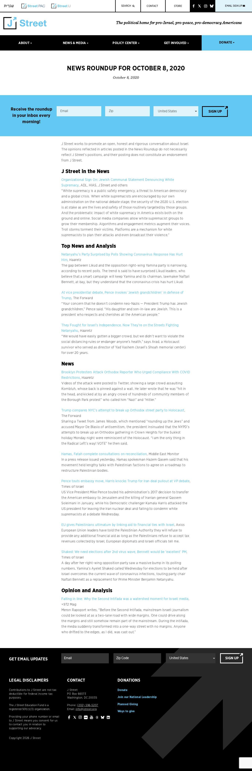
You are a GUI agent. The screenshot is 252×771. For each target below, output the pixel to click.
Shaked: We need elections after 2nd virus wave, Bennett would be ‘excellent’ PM (124, 552)
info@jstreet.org (86, 709)
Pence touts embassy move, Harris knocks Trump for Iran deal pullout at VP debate (125, 481)
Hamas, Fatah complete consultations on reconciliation (104, 454)
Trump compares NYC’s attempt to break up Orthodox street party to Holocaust (122, 410)
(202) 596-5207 (87, 705)
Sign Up (215, 111)
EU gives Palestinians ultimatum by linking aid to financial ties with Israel (117, 525)
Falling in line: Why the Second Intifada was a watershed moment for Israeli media (125, 599)
